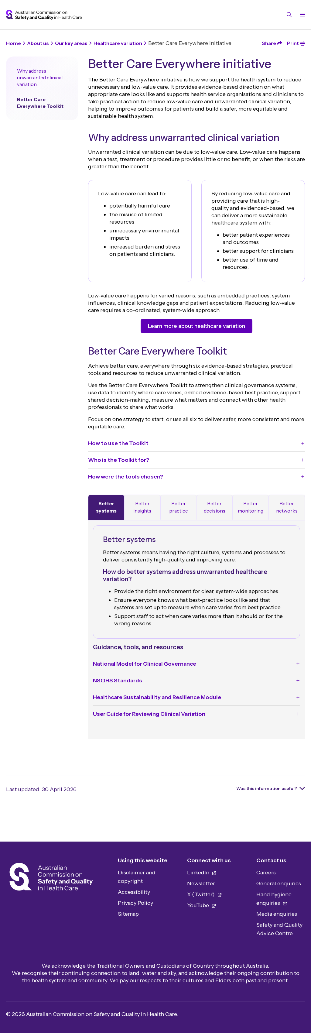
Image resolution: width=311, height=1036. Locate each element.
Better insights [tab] (142, 507)
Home (13, 43)
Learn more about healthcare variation (196, 326)
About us (38, 43)
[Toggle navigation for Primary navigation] (301, 14)
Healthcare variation (118, 43)
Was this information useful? (266, 788)
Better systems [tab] (106, 507)
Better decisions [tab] (214, 507)
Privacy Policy (135, 903)
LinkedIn (198, 872)
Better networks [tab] (287, 507)
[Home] (51, 878)
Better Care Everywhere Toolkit (40, 102)
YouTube (198, 905)
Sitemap (128, 914)
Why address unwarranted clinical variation (40, 77)
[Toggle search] (289, 15)
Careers (266, 872)
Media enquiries (276, 914)
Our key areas (71, 43)
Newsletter (201, 883)
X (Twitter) (201, 894)
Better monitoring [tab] (250, 507)
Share (269, 43)
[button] (196, 443)
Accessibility (134, 892)
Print (293, 43)
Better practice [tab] (178, 507)
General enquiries (278, 883)
